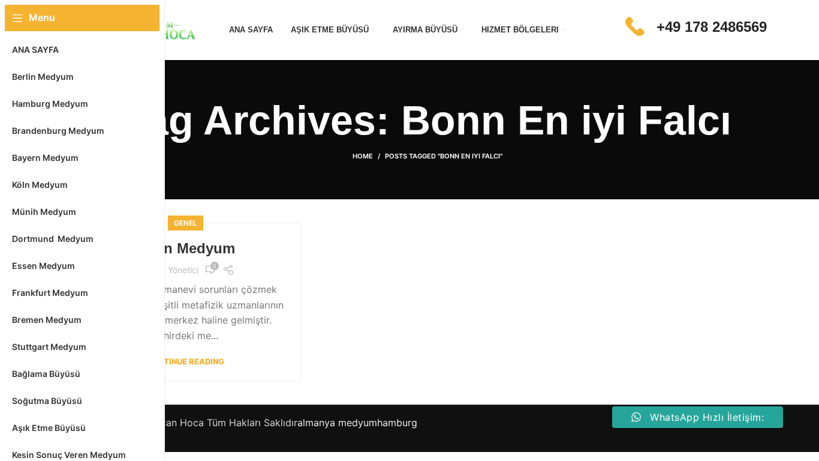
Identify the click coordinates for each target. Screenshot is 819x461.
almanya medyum (337, 423)
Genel (185, 222)
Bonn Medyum (185, 248)
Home (363, 156)
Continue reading (185, 362)
